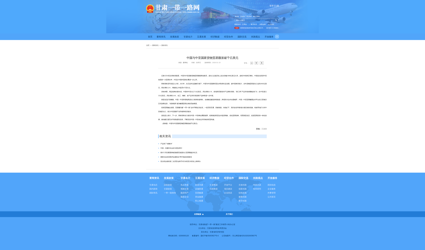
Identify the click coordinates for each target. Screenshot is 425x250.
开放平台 (228, 185)
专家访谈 (257, 185)
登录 (271, 6)
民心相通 (199, 201)
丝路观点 (255, 36)
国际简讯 (164, 45)
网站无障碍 (256, 16)
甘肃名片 (188, 36)
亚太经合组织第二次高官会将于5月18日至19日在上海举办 (180, 161)
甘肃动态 (153, 185)
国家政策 (168, 185)
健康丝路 (243, 197)
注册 (277, 6)
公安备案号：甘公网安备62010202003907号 (239, 236)
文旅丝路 (243, 185)
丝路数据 (214, 189)
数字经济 (254, 24)
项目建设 (228, 189)
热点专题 (185, 185)
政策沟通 (199, 185)
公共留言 (272, 197)
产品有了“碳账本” (166, 144)
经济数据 (215, 36)
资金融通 (199, 197)
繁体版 (237, 16)
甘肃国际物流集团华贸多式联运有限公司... (248, 28)
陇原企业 (185, 197)
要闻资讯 (161, 36)
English (243, 16)
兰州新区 (271, 24)
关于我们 (229, 214)
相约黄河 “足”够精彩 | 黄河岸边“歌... (273, 28)
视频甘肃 (185, 189)
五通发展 (201, 36)
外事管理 (272, 193)
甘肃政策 (168, 189)
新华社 (185, 62)
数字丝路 (243, 201)
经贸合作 (228, 36)
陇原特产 (185, 193)
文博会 (244, 24)
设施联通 (199, 189)
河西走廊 (262, 24)
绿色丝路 (243, 193)
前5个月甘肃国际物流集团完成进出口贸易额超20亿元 (178, 152)
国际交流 (242, 36)
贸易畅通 (199, 193)
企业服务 (272, 189)
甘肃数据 (214, 185)
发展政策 (174, 36)
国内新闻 (153, 189)
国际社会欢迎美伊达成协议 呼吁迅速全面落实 (176, 157)
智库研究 (257, 189)
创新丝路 (243, 189)
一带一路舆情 (170, 193)
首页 (150, 36)
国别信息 (272, 185)
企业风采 (228, 193)
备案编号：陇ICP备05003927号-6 (205, 236)
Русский (249, 16)
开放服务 (269, 36)
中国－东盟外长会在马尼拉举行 (171, 148)
